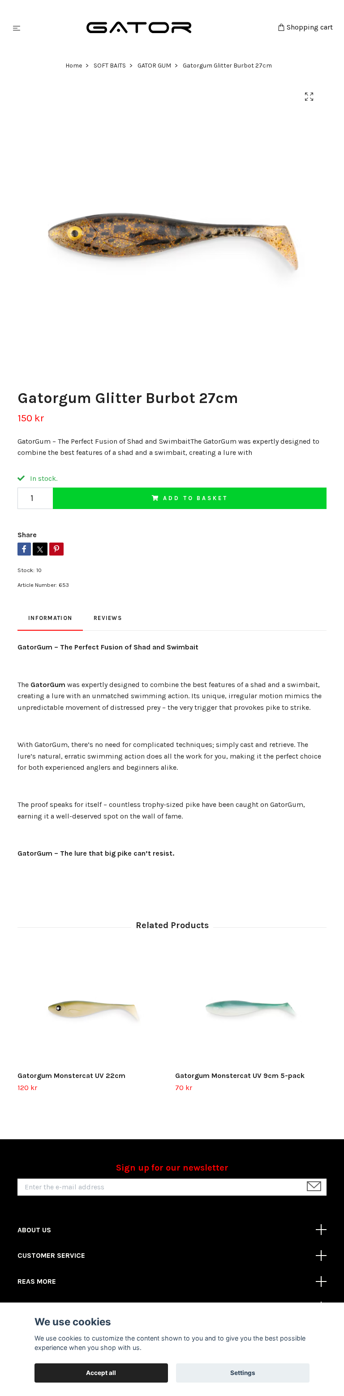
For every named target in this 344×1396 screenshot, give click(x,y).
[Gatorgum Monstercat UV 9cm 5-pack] (250, 1008)
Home (73, 65)
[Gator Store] (150, 27)
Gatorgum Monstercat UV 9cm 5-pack (240, 1075)
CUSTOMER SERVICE (51, 1255)
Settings (242, 1372)
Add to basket (195, 498)
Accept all (101, 1372)
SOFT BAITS (110, 65)
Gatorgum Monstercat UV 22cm (71, 1075)
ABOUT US (34, 1230)
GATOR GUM (154, 65)
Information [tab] (50, 618)
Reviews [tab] (108, 618)
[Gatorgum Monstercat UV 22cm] (92, 1008)
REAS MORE (36, 1281)
